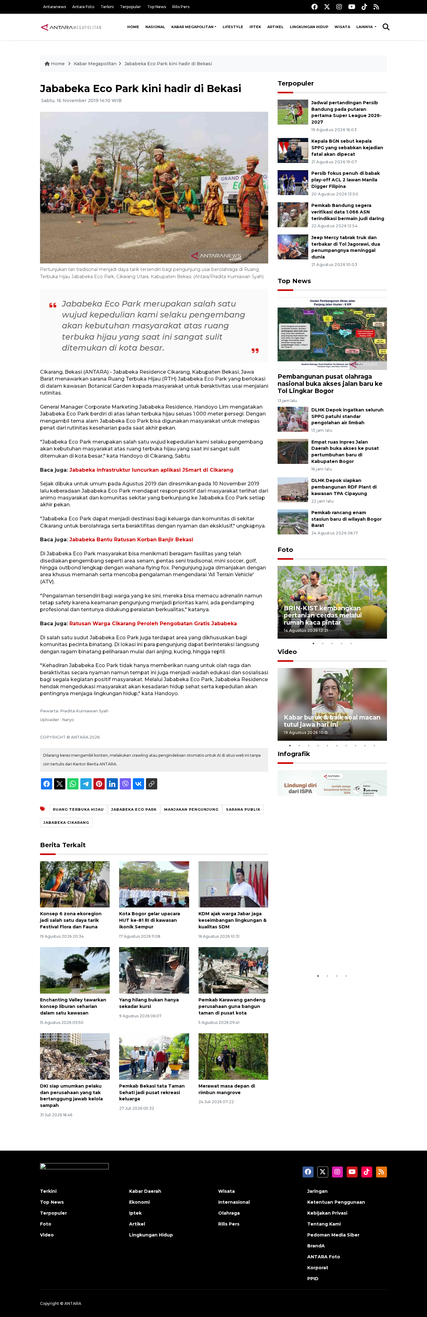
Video (287, 652)
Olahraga (229, 1213)
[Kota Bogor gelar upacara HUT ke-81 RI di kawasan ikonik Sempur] (154, 884)
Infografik (294, 754)
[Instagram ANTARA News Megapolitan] (339, 7)
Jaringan (317, 1191)
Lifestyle (233, 27)
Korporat (317, 1267)
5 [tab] (351, 643)
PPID (313, 1278)
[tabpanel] (332, 602)
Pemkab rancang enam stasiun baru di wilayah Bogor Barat (346, 519)
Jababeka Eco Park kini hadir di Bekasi (168, 63)
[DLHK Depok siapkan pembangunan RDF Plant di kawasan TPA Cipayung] (293, 489)
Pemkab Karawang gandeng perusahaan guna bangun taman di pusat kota (231, 1006)
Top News (156, 6)
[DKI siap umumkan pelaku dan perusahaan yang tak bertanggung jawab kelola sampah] (75, 1056)
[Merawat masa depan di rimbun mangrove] (233, 1056)
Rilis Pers (180, 6)
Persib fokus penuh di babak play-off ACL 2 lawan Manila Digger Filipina (345, 179)
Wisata (342, 27)
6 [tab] (337, 745)
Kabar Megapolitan (192, 27)
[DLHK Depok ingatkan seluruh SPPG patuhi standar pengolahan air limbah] (293, 419)
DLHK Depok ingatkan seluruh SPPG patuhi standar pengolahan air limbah (347, 416)
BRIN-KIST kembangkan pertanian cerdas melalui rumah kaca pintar (323, 615)
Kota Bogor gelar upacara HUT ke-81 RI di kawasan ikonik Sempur (149, 920)
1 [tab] (313, 643)
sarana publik (243, 809)
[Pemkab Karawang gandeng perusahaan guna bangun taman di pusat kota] (233, 970)
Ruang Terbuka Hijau (78, 809)
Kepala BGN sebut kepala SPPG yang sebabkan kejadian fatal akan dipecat (347, 147)
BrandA (316, 1246)
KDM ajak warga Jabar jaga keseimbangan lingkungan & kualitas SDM (232, 920)
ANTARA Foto (323, 1257)
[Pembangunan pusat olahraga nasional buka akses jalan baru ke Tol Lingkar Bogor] (332, 333)
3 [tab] (332, 643)
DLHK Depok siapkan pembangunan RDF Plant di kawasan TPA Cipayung (344, 487)
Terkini (107, 6)
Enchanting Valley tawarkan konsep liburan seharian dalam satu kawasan (73, 1006)
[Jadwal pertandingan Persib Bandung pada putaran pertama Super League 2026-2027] (293, 112)
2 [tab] (323, 643)
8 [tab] (356, 745)
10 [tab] (374, 745)
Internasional (234, 1202)
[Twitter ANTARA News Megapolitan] (327, 7)
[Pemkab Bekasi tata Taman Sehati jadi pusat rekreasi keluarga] (154, 1056)
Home (133, 27)
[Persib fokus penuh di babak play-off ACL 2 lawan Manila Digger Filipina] (293, 182)
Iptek (255, 27)
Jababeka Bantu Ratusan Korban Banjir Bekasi (131, 540)
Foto (285, 549)
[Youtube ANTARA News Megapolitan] (351, 7)
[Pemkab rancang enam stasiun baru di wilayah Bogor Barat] (293, 521)
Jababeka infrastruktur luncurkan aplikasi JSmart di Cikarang (151, 470)
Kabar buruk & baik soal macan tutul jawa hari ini (332, 721)
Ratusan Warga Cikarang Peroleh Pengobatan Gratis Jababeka (153, 624)
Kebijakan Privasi (327, 1213)
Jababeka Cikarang (66, 822)
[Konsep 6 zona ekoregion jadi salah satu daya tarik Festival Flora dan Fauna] (75, 884)
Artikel (275, 27)
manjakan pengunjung (191, 809)
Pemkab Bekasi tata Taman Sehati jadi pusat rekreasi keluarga (152, 1092)
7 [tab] (346, 745)
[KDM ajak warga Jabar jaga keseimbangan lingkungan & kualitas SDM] (233, 884)
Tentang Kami (324, 1224)
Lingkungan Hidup (309, 27)
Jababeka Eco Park (134, 809)
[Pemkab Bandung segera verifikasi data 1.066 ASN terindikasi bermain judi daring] (293, 214)
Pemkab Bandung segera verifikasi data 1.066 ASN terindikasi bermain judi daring (347, 212)
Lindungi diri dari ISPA (319, 954)
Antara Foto (83, 6)
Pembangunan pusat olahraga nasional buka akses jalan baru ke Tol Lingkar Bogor (330, 384)
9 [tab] (365, 745)
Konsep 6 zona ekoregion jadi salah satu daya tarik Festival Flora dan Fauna (71, 920)
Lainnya (365, 27)
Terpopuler (130, 6)
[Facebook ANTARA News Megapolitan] (314, 7)
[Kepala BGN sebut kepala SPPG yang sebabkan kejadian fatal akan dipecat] (293, 150)
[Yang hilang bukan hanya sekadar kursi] (154, 970)
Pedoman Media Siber (333, 1235)
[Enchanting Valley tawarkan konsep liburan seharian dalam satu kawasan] (75, 970)
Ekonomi (139, 1202)
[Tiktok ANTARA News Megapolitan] (364, 7)
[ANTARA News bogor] (71, 27)
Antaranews (54, 6)
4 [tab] (342, 643)
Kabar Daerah (145, 1191)
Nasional (155, 27)
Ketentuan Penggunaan (336, 1202)
